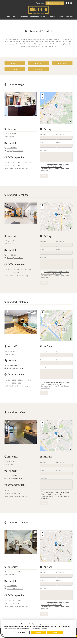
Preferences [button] (44, 628)
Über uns (15, 17)
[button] (55, 3)
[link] (24, 16)
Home (8, 17)
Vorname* (43, 134)
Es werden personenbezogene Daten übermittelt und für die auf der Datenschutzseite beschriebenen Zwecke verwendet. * (55, 167)
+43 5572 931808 (12, 255)
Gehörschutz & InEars (37, 17)
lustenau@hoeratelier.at (15, 589)
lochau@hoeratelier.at (14, 478)
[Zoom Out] (42, 97)
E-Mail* (58, 142)
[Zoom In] (42, 94)
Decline (38, 632)
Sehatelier (68, 17)
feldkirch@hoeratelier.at (15, 368)
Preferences (21, 632)
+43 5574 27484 (12, 148)
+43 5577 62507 (12, 586)
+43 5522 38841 (12, 365)
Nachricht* (43, 150)
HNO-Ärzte (60, 17)
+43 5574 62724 (12, 475)
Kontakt (41, 3)
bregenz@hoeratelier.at (15, 151)
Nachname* (60, 134)
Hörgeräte (23, 17)
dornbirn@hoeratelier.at (15, 258)
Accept (55, 632)
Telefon (42, 142)
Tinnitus (52, 17)
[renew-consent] (2, 636)
